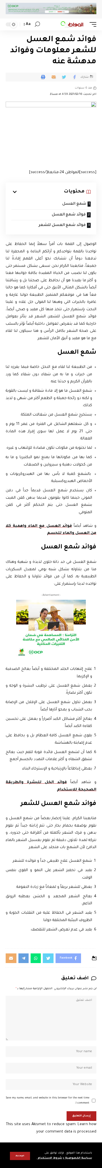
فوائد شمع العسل (69, 215)
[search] (37, 24)
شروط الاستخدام (49, 1158)
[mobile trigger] (91, 24)
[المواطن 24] (72, 24)
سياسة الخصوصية (78, 1158)
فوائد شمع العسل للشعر (62, 225)
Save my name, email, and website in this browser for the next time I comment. (47, 1100)
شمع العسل (74, 204)
